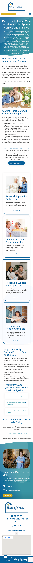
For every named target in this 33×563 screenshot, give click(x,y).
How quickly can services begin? (15, 396)
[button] (30, 14)
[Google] (21, 516)
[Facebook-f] (12, 516)
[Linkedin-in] (18, 516)
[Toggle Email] (5, 557)
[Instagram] (15, 516)
